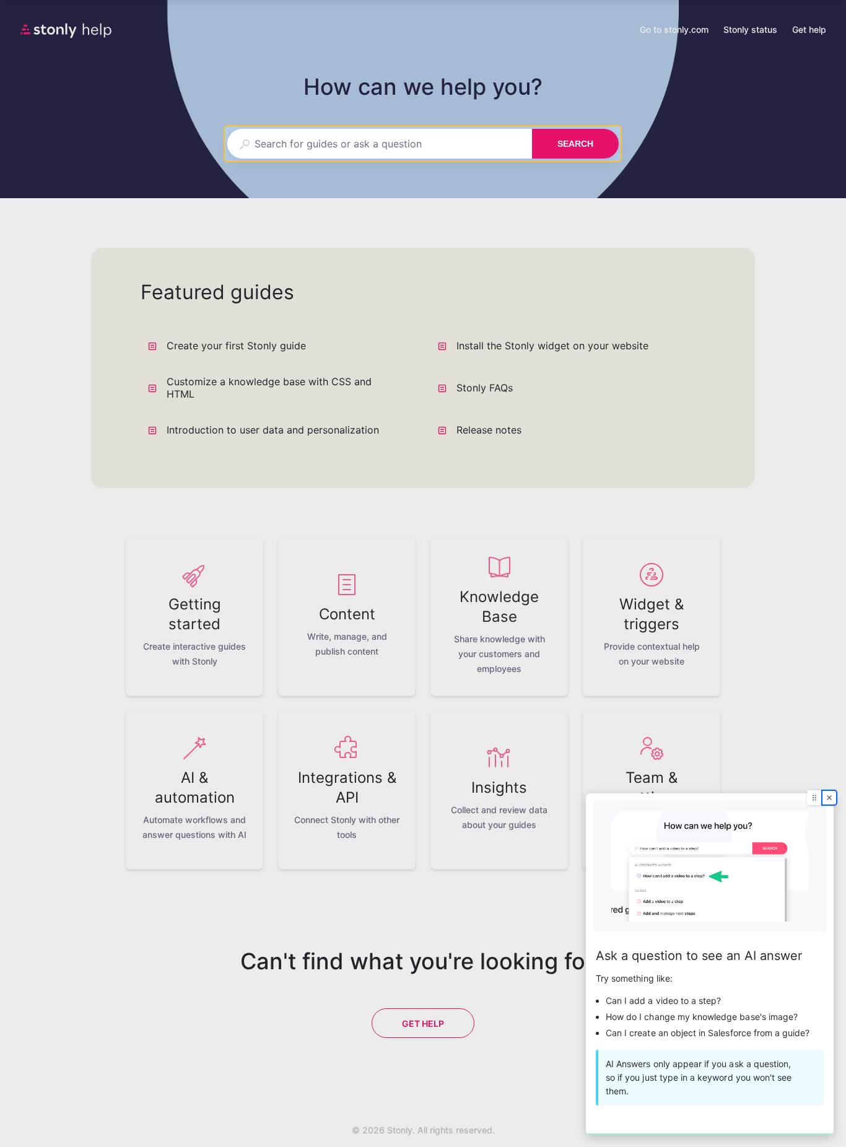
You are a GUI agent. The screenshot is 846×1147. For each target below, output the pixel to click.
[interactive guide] (710, 964)
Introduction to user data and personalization (273, 430)
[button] (422, 144)
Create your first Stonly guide (236, 345)
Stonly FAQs (484, 388)
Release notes (488, 430)
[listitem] (194, 617)
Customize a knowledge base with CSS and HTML (269, 387)
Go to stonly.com (674, 30)
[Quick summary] (399, 345)
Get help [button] (809, 29)
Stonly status (750, 30)
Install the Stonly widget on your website (552, 345)
